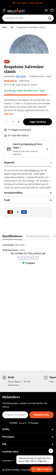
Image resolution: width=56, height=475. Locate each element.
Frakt (18, 84)
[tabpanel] (28, 247)
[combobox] (28, 18)
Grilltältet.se (33, 170)
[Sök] (49, 18)
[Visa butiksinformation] (47, 149)
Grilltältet (15, 469)
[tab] (12, 237)
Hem (4, 27)
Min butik (21, 76)
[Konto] (46, 10)
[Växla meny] (4, 10)
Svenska (6, 460)
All (12, 27)
